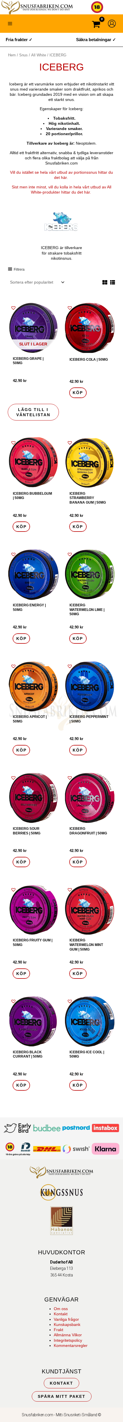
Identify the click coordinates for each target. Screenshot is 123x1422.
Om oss (61, 1308)
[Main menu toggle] (10, 23)
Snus (23, 55)
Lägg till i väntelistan (33, 412)
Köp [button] (78, 392)
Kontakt (61, 1314)
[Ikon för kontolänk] (112, 23)
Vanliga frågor (66, 1319)
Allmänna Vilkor (68, 1335)
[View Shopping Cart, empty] (96, 25)
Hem (12, 55)
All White (38, 55)
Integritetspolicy (68, 1340)
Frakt (58, 1329)
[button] (13, 307)
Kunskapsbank (67, 1324)
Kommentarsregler (71, 1345)
